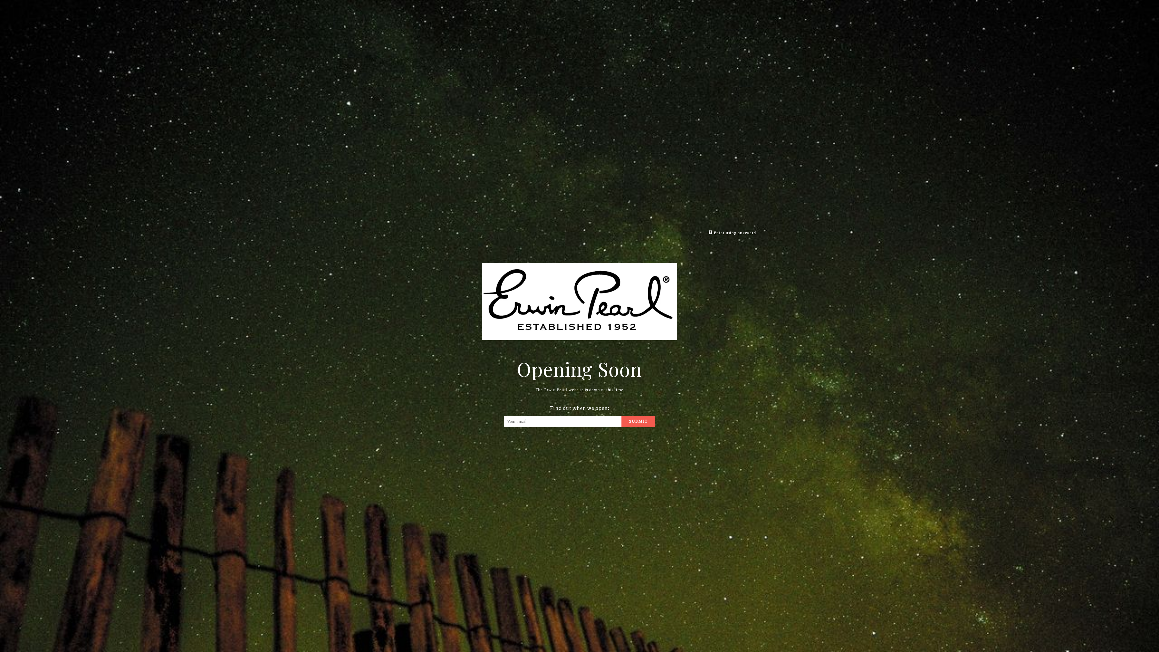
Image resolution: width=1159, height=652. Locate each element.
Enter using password (734, 232)
